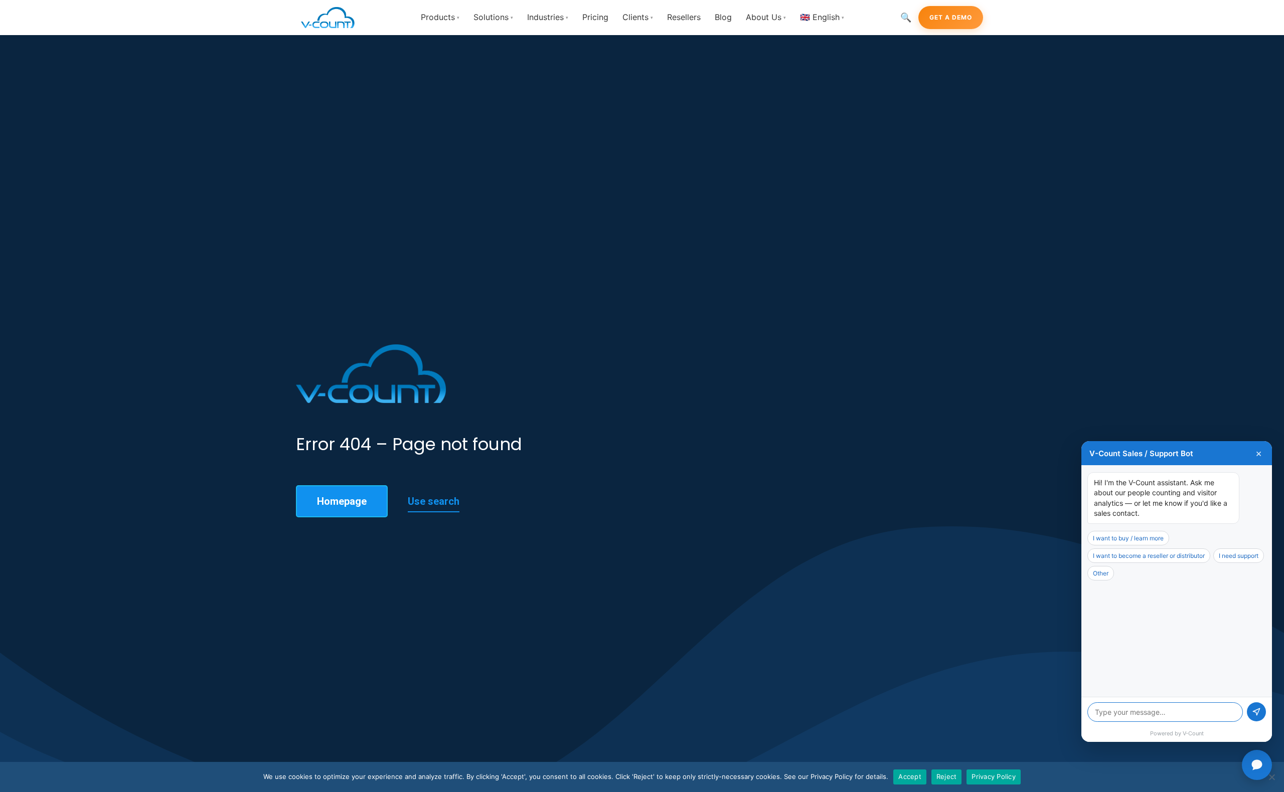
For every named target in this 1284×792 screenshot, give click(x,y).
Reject (946, 776)
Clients (637, 17)
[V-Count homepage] (333, 17)
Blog (723, 17)
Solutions (493, 17)
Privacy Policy (994, 776)
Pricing (595, 17)
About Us (766, 17)
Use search (433, 501)
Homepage (342, 501)
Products (440, 17)
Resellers (684, 17)
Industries (547, 17)
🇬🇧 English (822, 17)
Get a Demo (950, 17)
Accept (909, 776)
